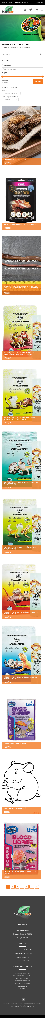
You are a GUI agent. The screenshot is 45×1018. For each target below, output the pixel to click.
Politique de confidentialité (22, 975)
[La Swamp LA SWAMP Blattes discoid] (21, 135)
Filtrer (38, 82)
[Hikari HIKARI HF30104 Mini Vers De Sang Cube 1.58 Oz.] (21, 849)
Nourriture (13, 47)
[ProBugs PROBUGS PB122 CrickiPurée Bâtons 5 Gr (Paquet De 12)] (21, 460)
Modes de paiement (22, 978)
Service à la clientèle (22, 983)
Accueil (5, 47)
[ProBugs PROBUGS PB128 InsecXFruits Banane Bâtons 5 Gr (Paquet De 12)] (21, 395)
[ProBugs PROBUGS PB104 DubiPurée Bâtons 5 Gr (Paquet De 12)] (21, 654)
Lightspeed (30, 1006)
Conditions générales (22, 973)
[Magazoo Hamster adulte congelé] (21, 784)
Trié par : (4, 90)
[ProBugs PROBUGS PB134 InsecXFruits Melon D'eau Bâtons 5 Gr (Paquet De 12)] (21, 330)
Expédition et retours (22, 981)
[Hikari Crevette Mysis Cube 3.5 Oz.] (21, 719)
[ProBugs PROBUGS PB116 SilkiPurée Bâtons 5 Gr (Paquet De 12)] (21, 525)
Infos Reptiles (22, 988)
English (38, 2)
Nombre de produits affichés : (10, 97)
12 (31, 887)
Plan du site (22, 986)
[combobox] (22, 68)
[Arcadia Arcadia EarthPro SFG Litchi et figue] (21, 200)
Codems (16, 1006)
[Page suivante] (37, 886)
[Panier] (36, 9)
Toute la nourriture (24, 47)
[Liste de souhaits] (30, 9)
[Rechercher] (40, 54)
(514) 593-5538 (8, 2)
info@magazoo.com (23, 2)
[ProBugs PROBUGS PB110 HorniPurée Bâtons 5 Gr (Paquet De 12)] (21, 589)
